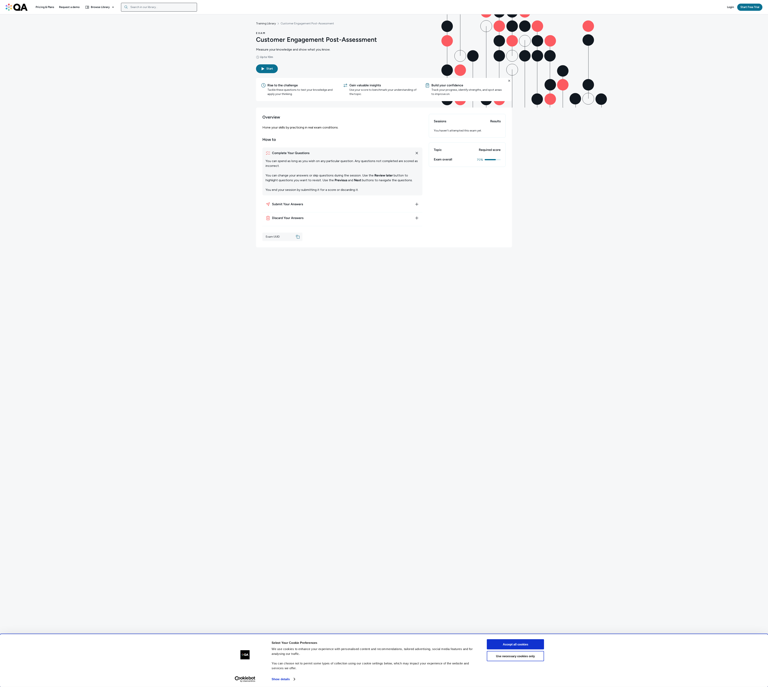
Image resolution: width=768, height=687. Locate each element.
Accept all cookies (515, 644)
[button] (45, 7)
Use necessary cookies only (515, 656)
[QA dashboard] (16, 7)
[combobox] (159, 7)
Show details (281, 679)
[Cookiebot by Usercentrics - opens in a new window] (245, 679)
